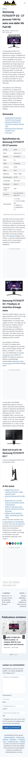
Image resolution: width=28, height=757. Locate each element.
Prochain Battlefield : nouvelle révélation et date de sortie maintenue (21, 600)
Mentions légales (9, 737)
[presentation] (14, 627)
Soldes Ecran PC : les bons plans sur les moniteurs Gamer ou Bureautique (14, 502)
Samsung (16, 582)
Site (3, 715)
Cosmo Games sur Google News (14, 522)
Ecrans (4, 8)
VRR (24, 316)
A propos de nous (13, 741)
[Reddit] (7, 543)
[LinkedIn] (21, 543)
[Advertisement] (14, 264)
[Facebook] (13, 543)
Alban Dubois (5, 30)
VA (15, 585)
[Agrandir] (23, 282)
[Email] (15, 543)
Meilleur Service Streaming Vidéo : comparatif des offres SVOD (14, 515)
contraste (12, 236)
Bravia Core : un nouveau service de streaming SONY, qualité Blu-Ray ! (7, 599)
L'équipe (22, 741)
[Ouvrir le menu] (24, 3)
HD (10, 582)
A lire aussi (8, 132)
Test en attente (7, 585)
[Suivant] (23, 637)
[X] (10, 543)
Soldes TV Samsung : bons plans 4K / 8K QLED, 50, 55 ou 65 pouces (14, 509)
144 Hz (5, 582)
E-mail (5, 709)
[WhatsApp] (18, 543)
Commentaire (7, 695)
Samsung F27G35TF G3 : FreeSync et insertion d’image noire (14, 124)
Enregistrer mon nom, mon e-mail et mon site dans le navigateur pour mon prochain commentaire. (13, 721)
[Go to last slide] (4, 637)
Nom (4, 702)
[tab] (10, 654)
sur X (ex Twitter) (17, 524)
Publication (13, 739)
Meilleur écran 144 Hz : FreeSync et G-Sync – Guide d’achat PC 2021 (14, 492)
